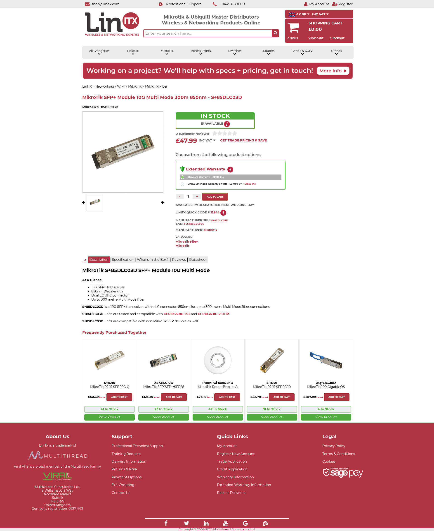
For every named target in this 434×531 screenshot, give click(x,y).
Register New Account (236, 454)
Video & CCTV (302, 51)
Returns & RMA (124, 469)
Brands (336, 51)
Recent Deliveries (231, 492)
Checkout (337, 38)
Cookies (328, 461)
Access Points (201, 51)
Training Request (126, 454)
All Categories (99, 51)
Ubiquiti (133, 51)
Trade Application (232, 461)
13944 (215, 212)
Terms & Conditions (338, 454)
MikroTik (167, 51)
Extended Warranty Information (244, 485)
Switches (234, 51)
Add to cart (119, 397)
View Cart (316, 38)
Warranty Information (235, 477)
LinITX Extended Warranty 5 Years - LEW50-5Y (222, 183)
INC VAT (319, 14)
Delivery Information (129, 461)
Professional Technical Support (137, 446)
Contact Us (121, 492)
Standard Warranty (206, 177)
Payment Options (127, 477)
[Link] (165, 524)
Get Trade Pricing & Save (243, 140)
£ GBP (301, 14)
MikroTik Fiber (187, 241)
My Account (227, 446)
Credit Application (232, 469)
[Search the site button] (275, 33)
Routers (268, 51)
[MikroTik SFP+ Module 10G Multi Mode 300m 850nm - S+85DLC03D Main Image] (95, 208)
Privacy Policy (333, 446)
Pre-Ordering (123, 485)
